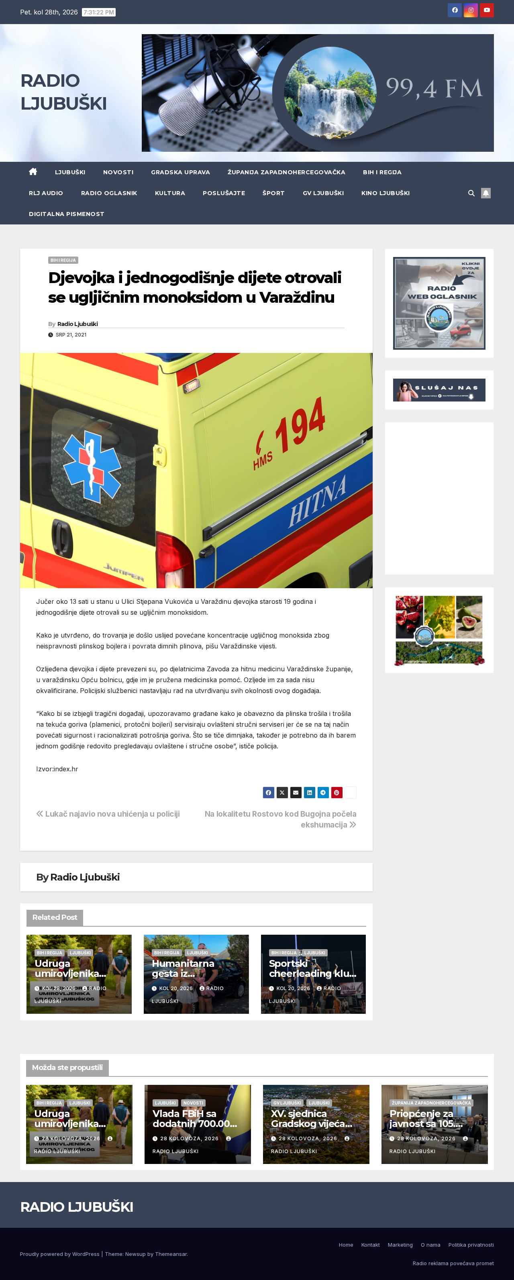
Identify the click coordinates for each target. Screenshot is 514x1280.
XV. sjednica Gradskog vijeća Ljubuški (308, 1123)
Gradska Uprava (180, 172)
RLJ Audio (46, 193)
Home (346, 1244)
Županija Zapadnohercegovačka (286, 172)
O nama (431, 1244)
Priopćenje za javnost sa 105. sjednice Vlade (424, 1123)
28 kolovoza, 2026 (72, 1138)
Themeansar (171, 1254)
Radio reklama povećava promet (453, 1263)
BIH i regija (382, 172)
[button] (471, 193)
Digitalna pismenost (67, 214)
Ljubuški (70, 172)
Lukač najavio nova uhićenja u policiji (112, 814)
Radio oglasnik (109, 193)
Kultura (170, 193)
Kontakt (370, 1244)
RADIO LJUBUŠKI (76, 1206)
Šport (274, 193)
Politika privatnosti (471, 1244)
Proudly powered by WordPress (60, 1254)
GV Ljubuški (323, 193)
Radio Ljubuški (77, 324)
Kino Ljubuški (385, 193)
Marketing (400, 1244)
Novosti (118, 172)
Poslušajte (224, 193)
